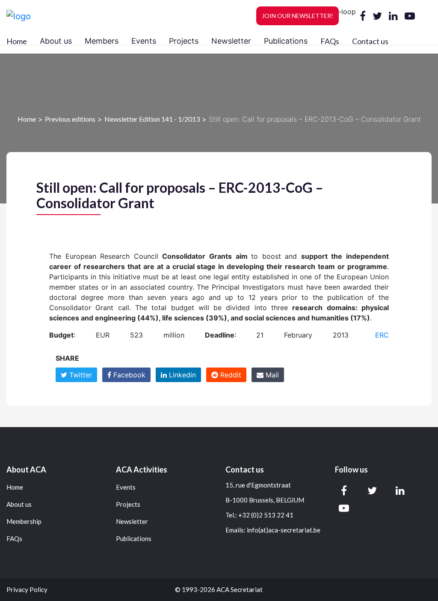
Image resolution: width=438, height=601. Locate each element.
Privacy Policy (26, 589)
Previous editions (70, 119)
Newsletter (132, 521)
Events (126, 487)
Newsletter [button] (231, 40)
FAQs (329, 41)
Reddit (229, 375)
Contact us (370, 41)
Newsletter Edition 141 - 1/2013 (152, 119)
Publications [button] (286, 40)
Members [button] (101, 40)
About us (19, 504)
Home (16, 41)
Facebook (128, 375)
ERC (382, 335)
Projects (128, 504)
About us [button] (56, 40)
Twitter (79, 375)
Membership (23, 521)
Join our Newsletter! (297, 15)
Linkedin (181, 375)
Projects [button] (183, 40)
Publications (133, 538)
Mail (271, 375)
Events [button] (143, 40)
